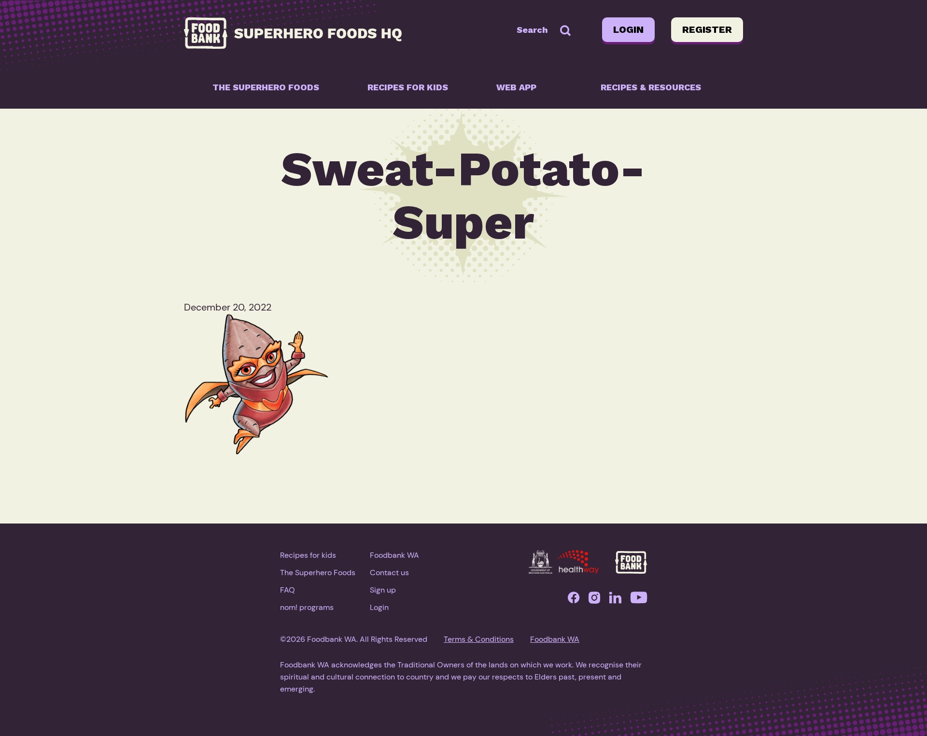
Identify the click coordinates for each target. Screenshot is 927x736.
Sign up (383, 590)
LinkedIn (615, 600)
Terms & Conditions (479, 639)
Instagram (594, 600)
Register (707, 29)
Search (532, 30)
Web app (516, 87)
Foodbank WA (394, 555)
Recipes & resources (651, 87)
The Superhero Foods (265, 87)
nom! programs (307, 607)
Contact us (389, 572)
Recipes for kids (407, 87)
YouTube (639, 600)
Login (628, 29)
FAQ (287, 590)
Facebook (573, 600)
